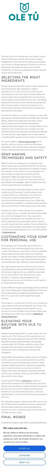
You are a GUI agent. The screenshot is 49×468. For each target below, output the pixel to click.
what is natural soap (27, 141)
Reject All (24, 463)
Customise (24, 456)
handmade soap (9, 232)
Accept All (24, 449)
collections (26, 381)
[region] (24, 446)
